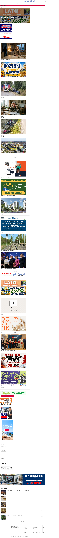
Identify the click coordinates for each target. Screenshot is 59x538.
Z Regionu (2, 154)
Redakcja (44, 528)
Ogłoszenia (34, 3)
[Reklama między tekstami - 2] (15, 393)
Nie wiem (3, 458)
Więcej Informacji (25, 532)
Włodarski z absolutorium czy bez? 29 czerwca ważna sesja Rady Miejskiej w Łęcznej (10, 153)
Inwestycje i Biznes (22, 3)
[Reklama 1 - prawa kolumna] (7, 402)
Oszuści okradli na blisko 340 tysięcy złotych (6, 6)
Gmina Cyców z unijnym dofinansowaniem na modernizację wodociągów (8, 268)
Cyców (8, 467)
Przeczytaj (2, 21)
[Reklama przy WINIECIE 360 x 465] (7, 32)
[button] (46, 1)
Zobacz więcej (15, 157)
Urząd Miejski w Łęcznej (35, 527)
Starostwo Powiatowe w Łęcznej (36, 528)
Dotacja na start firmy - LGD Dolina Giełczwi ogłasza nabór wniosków (8, 195)
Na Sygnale (2, 97)
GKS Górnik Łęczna (35, 531)
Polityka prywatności (45, 531)
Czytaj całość (2, 79)
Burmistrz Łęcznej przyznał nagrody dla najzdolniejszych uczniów (8, 350)
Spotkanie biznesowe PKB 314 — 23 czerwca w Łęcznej (6, 177)
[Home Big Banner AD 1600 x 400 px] (22, 479)
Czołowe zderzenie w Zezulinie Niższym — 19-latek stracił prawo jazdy (9, 19)
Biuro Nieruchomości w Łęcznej (36, 532)
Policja (12, 468)
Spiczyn (8, 468)
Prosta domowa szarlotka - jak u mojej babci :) (13, 496)
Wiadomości (16, 3)
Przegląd (12, 3)
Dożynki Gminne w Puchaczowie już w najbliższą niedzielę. (7, 78)
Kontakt (44, 527)
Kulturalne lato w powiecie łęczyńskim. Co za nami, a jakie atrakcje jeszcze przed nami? (10, 295)
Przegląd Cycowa (3, 468)
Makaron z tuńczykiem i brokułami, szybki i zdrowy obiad (14, 515)
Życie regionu (29, 3)
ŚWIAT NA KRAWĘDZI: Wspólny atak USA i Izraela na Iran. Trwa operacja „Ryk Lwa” (18, 490)
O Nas (43, 532)
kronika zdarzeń (3, 467)
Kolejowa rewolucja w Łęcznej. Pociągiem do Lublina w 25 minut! (7, 250)
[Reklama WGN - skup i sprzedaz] (7, 413)
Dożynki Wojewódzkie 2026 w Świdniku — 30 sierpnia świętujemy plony (8, 332)
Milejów (11, 467)
